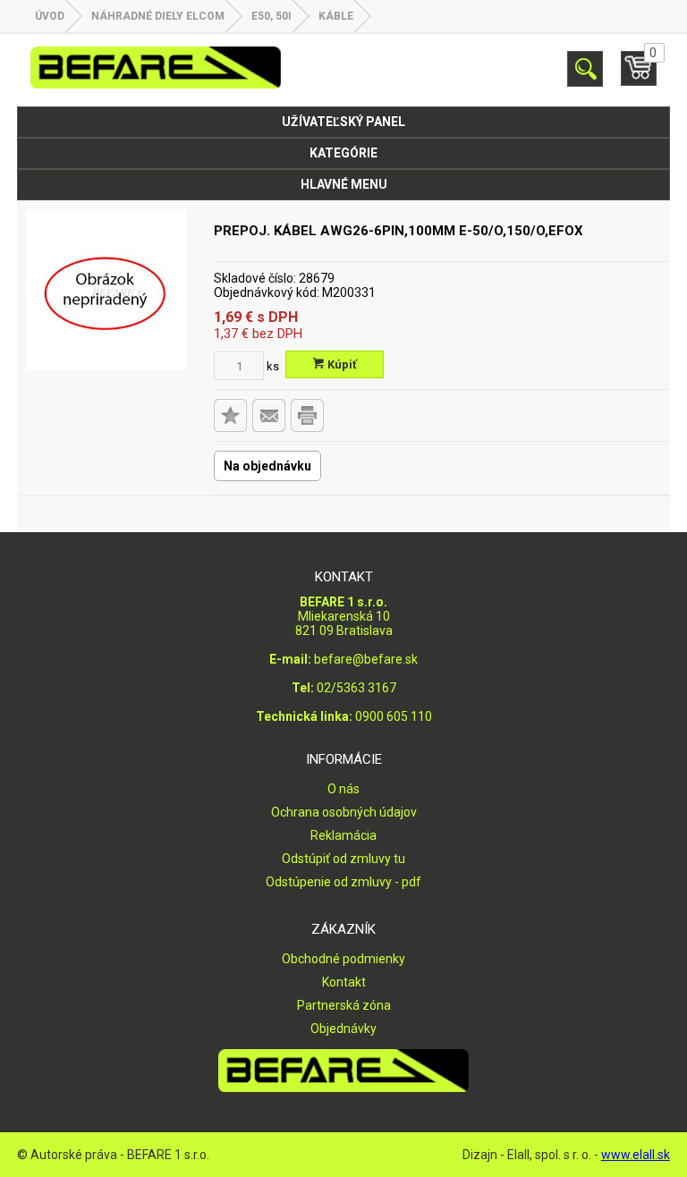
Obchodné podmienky (343, 959)
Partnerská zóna (344, 1005)
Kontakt (344, 982)
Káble (335, 16)
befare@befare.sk (366, 659)
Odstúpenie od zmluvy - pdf (343, 882)
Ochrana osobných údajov (344, 812)
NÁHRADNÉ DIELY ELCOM (158, 16)
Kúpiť (341, 364)
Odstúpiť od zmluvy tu (343, 858)
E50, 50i (271, 16)
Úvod (49, 16)
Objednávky (343, 1028)
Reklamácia (343, 835)
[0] (638, 76)
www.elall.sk (635, 1154)
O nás (343, 789)
